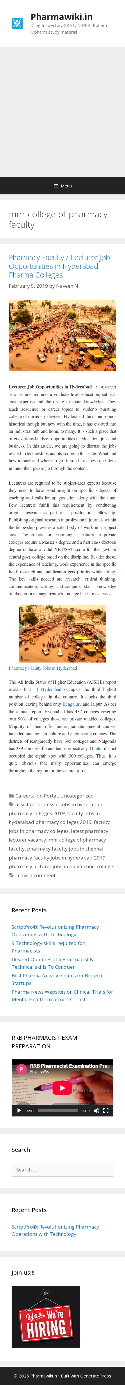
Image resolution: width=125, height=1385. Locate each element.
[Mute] (96, 1111)
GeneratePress (95, 1376)
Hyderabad (51, 689)
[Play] (19, 1111)
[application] (62, 1087)
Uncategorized (77, 795)
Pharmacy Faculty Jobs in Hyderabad (43, 668)
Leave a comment (35, 875)
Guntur (96, 748)
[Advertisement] (62, 112)
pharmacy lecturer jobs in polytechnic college (61, 866)
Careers (24, 795)
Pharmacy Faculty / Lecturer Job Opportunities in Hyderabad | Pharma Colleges (59, 266)
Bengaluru (72, 704)
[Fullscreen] (106, 1111)
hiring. (110, 571)
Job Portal (46, 795)
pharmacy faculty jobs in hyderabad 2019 (57, 857)
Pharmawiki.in (62, 17)
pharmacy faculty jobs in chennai (65, 848)
